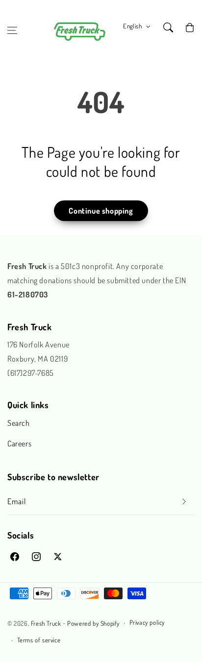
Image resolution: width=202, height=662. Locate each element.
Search (18, 423)
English (132, 26)
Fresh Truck (46, 623)
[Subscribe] (184, 501)
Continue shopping (101, 211)
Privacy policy (147, 622)
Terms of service (39, 640)
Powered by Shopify (93, 623)
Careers (19, 443)
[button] (12, 30)
